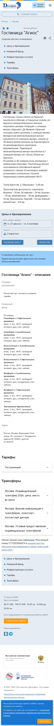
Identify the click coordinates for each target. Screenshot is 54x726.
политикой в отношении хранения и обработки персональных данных (26, 713)
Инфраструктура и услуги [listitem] (18, 57)
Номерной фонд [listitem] (13, 51)
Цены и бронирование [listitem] (17, 46)
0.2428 (40, 604)
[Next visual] (49, 93)
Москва (15, 21)
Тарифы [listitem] (9, 62)
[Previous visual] (4, 93)
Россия (5, 21)
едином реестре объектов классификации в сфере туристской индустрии (25, 546)
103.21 (18, 604)
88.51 (6, 604)
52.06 (6, 608)
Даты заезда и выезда (11, 220)
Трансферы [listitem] (11, 68)
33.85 (29, 604)
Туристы (6, 230)
